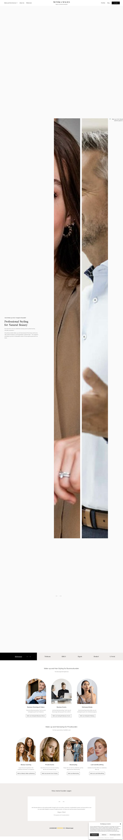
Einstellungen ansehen (115, 834)
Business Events (61, 707)
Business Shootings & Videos (36, 707)
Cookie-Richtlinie (101, 837)
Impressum (112, 837)
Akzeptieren (94, 834)
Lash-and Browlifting (97, 764)
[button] (120, 824)
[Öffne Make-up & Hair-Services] (16, 2)
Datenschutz (106, 837)
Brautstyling (73, 764)
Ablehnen (104, 834)
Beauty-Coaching (26, 764)
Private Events (49, 764)
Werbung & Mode (87, 707)
